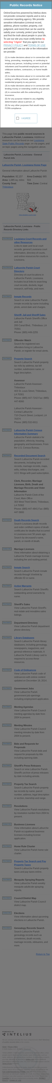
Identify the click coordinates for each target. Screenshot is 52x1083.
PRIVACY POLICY (13, 45)
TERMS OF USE (36, 45)
